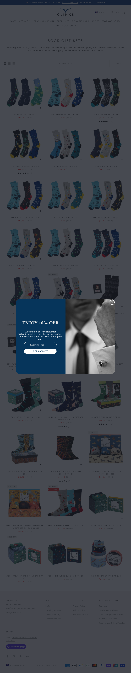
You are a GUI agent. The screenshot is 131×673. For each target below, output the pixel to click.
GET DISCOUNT (40, 351)
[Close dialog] (112, 302)
